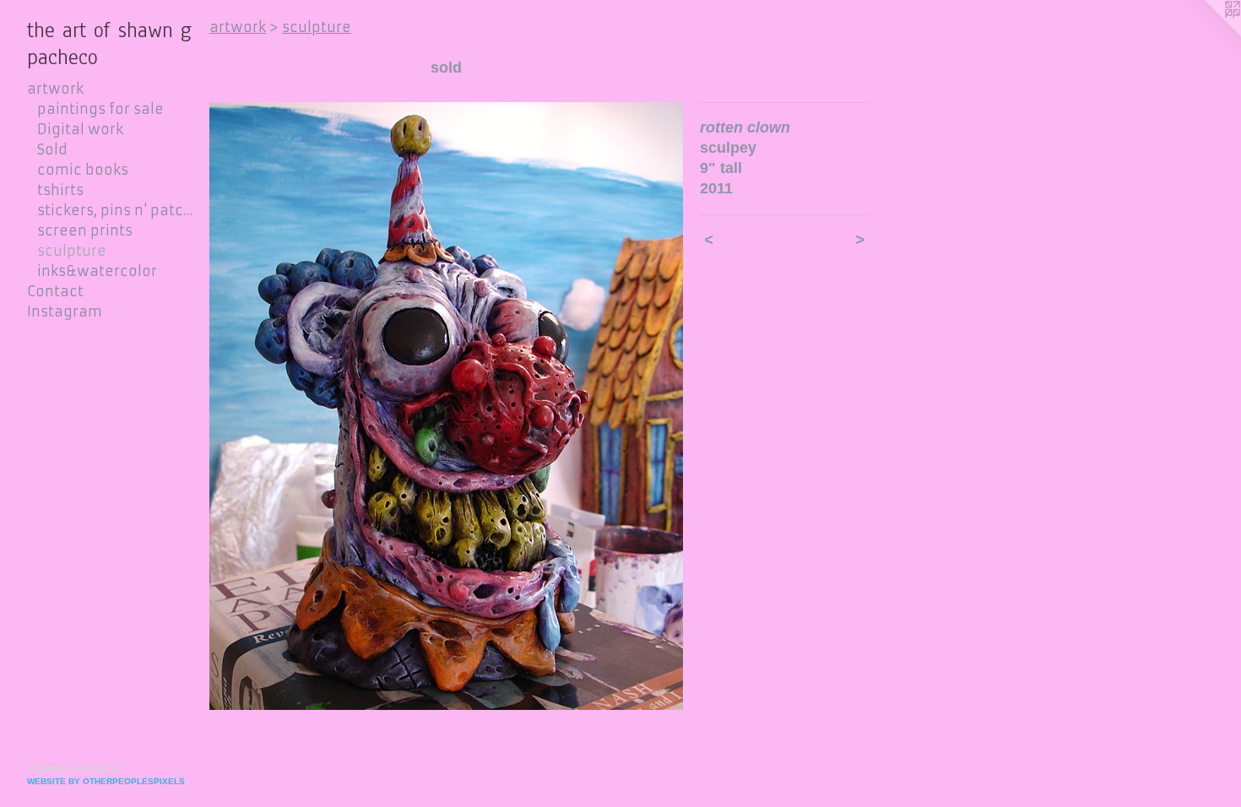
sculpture (71, 250)
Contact (55, 291)
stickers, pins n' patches (116, 210)
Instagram (64, 311)
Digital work (80, 129)
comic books (82, 169)
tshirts (60, 189)
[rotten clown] (446, 406)
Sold (52, 149)
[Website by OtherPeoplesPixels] (1207, 34)
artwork (55, 88)
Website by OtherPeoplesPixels (106, 781)
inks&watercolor (97, 271)
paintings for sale (100, 108)
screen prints (85, 230)
